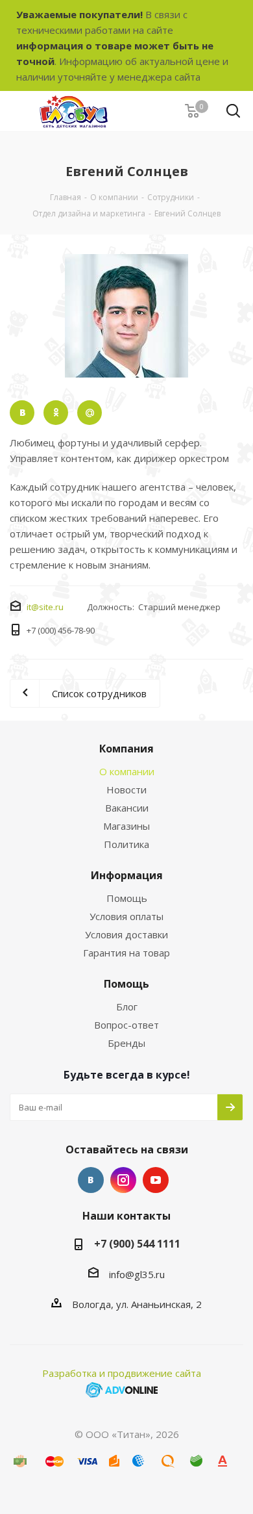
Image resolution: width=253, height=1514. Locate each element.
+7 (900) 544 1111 (137, 1244)
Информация (127, 875)
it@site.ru (45, 607)
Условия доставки (126, 934)
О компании (126, 771)
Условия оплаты (126, 916)
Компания (126, 748)
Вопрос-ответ (126, 1024)
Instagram (123, 1180)
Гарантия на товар (126, 952)
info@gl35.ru (137, 1274)
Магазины (126, 825)
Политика (126, 844)
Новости (126, 789)
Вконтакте (91, 1180)
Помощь (126, 898)
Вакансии (127, 807)
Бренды (126, 1042)
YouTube (156, 1180)
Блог (127, 1006)
